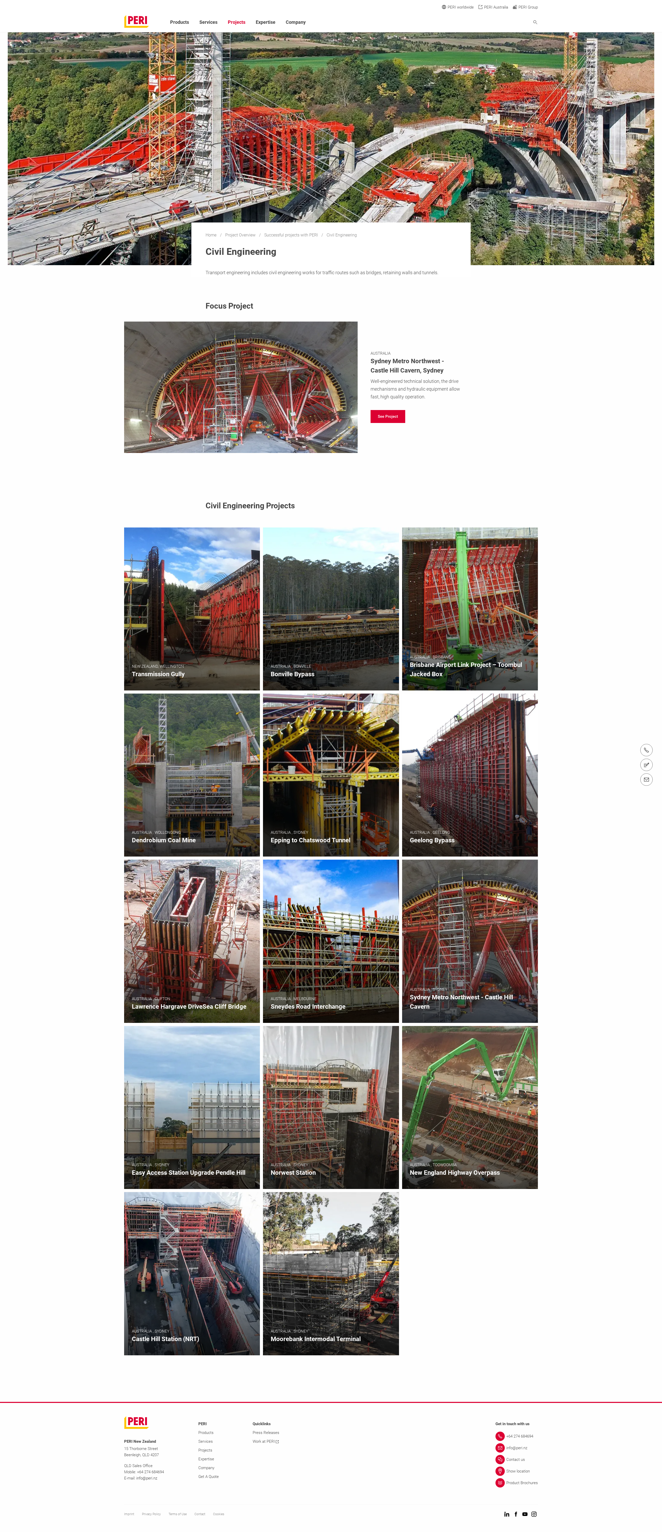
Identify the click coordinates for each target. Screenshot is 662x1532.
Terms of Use (178, 1514)
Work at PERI (264, 1441)
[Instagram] (534, 1514)
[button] (388, 416)
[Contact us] (646, 765)
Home (211, 235)
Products (179, 22)
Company (296, 22)
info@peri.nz (146, 1478)
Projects (236, 22)
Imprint (129, 1514)
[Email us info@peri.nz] (646, 780)
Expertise (265, 22)
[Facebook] (516, 1514)
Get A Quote (208, 1476)
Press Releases (266, 1432)
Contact (199, 1514)
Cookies (218, 1514)
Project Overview (241, 235)
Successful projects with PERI (291, 235)
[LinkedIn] (507, 1514)
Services (208, 22)
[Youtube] (525, 1514)
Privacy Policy (151, 1514)
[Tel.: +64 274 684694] (646, 750)
